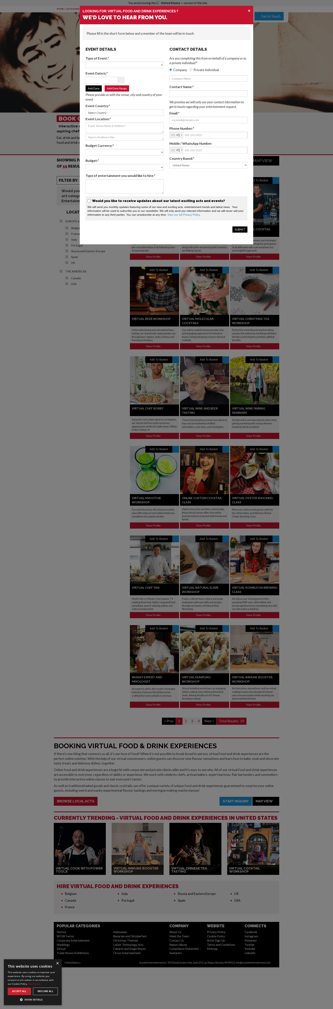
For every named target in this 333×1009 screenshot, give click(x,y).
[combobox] (176, 135)
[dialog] (13, 1006)
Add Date (93, 88)
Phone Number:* (181, 128)
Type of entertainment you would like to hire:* (120, 176)
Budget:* (92, 161)
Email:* (174, 113)
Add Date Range (117, 88)
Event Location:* (98, 119)
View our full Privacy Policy (183, 214)
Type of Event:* (97, 58)
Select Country (97, 112)
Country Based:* (181, 158)
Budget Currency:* (100, 146)
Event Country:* (98, 106)
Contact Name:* (181, 87)
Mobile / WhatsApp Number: (190, 143)
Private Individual (206, 70)
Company (180, 70)
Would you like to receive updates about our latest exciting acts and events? (158, 201)
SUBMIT (240, 229)
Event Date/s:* (97, 73)
